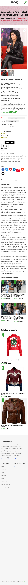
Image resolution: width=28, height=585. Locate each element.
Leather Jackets (19, 156)
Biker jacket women (12, 155)
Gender (3, 124)
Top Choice (12, 158)
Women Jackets (20, 158)
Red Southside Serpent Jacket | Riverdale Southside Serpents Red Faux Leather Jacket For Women (13, 361)
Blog (2, 478)
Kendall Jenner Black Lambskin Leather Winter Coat (19, 295)
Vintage (14, 161)
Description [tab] (4, 180)
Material (4, 118)
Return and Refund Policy (7, 490)
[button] (24, 30)
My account (4, 475)
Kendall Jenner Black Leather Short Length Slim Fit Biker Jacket (7, 295)
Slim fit (9, 161)
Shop (2, 472)
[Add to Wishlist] (3, 146)
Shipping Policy (5, 487)
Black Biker (7, 160)
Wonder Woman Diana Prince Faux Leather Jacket (13, 394)
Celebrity (12, 160)
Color (3, 121)
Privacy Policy (15, 458)
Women (18, 161)
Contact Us (4, 481)
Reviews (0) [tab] (13, 180)
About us (3, 469)
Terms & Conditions (6, 458)
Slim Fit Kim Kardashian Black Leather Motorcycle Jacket (19, 318)
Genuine (18, 160)
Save (19, 169)
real (6, 161)
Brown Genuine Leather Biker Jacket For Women (12, 426)
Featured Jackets (10, 156)
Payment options (5, 484)
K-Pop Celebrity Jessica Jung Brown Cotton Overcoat (6, 317)
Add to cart (9, 142)
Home (2, 466)
